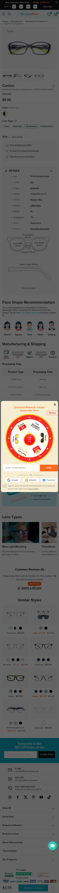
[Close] (55, 404)
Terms (52, 413)
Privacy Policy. (34, 489)
